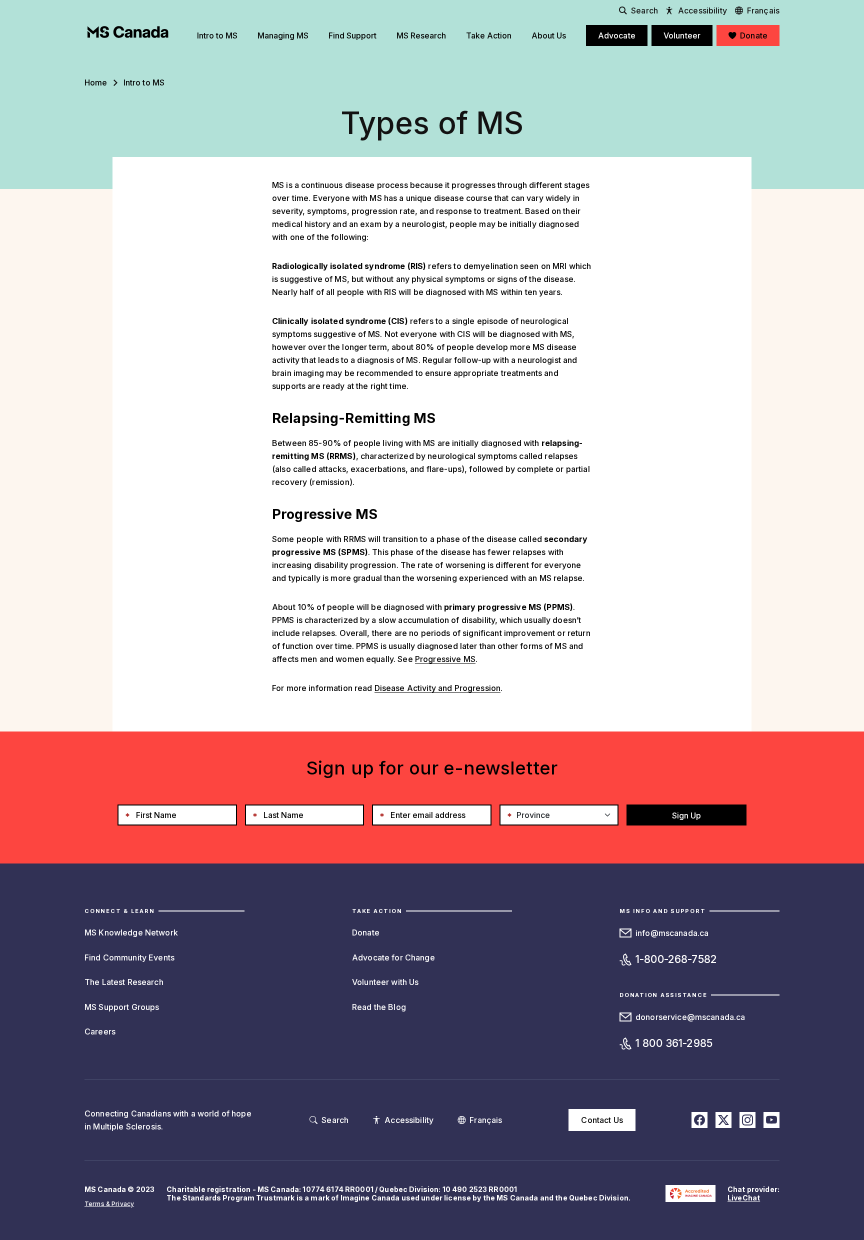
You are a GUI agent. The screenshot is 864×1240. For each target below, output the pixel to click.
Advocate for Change (393, 957)
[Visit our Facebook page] (700, 1120)
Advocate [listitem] (617, 35)
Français (763, 11)
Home (96, 83)
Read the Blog (379, 1007)
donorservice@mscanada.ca (690, 1017)
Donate (366, 933)
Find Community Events (129, 957)
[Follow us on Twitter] (724, 1120)
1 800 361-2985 (674, 1043)
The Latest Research (124, 982)
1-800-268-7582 (676, 959)
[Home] (128, 32)
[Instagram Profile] (748, 1120)
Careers (100, 1031)
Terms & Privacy (109, 1204)
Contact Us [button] (601, 1120)
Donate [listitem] (754, 35)
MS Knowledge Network (131, 933)
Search (644, 11)
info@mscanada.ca (672, 933)
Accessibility (702, 11)
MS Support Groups (121, 1007)
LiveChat (744, 1198)
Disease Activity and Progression (437, 688)
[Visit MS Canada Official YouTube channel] (772, 1120)
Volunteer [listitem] (682, 35)
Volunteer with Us (385, 982)
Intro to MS (144, 83)
